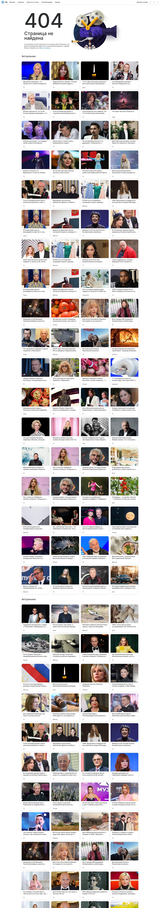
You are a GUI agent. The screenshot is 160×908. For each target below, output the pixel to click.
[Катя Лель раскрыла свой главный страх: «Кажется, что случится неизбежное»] (35, 609)
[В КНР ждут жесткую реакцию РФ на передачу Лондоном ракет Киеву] (65, 342)
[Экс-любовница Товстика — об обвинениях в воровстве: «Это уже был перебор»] (65, 520)
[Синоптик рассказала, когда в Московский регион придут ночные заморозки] (65, 550)
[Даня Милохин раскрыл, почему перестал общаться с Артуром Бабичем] (124, 135)
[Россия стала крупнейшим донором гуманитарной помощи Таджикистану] (35, 796)
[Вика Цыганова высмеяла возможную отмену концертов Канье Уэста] (124, 164)
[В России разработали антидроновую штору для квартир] (35, 520)
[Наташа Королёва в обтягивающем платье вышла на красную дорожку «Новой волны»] (95, 826)
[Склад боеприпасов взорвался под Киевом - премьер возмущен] (124, 342)
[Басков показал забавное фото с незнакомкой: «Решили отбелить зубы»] (95, 580)
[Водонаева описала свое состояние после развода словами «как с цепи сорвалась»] (124, 639)
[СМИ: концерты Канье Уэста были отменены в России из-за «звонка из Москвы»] (124, 283)
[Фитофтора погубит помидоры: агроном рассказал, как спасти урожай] (65, 313)
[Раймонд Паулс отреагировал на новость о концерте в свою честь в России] (65, 885)
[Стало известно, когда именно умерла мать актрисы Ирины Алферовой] (95, 698)
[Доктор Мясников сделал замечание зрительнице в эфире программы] (124, 826)
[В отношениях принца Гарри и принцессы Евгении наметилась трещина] (124, 224)
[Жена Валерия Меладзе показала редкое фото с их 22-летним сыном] (65, 639)
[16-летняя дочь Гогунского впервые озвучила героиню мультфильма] (65, 580)
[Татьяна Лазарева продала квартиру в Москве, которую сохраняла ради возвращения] (35, 431)
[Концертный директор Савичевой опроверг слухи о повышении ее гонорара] (124, 885)
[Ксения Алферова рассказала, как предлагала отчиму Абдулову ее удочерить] (95, 431)
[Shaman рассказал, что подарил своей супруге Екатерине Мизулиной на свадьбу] (35, 135)
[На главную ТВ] (5, 2)
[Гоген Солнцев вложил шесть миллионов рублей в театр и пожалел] (35, 194)
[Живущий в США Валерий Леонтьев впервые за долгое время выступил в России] (35, 313)
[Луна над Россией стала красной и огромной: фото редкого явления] (124, 520)
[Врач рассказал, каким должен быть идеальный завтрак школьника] (124, 550)
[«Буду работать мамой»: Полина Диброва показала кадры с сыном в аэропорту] (65, 75)
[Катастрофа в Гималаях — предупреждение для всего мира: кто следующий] (35, 767)
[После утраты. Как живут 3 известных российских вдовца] (65, 737)
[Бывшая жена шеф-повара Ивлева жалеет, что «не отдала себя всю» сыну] (124, 431)
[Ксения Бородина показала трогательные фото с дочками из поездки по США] (95, 609)
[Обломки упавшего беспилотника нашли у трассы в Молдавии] (95, 737)
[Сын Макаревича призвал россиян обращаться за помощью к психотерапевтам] (124, 75)
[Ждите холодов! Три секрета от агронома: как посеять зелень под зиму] (35, 669)
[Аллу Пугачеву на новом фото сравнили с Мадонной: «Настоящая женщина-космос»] (65, 372)
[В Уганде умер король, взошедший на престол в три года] (35, 224)
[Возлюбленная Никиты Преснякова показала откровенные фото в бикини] (95, 342)
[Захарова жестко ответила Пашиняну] (95, 796)
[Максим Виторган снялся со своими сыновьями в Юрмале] (35, 461)
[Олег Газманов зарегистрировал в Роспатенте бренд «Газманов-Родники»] (95, 550)
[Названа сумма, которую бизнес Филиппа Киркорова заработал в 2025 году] (95, 461)
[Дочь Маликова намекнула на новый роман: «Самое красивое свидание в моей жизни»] (95, 402)
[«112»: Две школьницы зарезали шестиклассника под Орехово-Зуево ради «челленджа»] (95, 75)
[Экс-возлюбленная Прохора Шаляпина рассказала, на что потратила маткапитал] (124, 767)
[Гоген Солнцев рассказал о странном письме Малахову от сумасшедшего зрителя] (65, 105)
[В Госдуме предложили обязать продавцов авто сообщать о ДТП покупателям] (124, 580)
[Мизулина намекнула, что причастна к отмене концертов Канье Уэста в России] (35, 75)
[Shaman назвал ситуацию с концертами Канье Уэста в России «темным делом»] (35, 550)
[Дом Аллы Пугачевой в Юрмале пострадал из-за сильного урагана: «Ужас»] (95, 313)
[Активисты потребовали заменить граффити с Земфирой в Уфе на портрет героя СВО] (95, 491)
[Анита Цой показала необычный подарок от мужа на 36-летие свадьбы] (35, 253)
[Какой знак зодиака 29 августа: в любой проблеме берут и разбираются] (124, 698)
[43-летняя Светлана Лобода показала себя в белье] (65, 164)
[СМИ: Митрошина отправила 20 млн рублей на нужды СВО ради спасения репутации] (124, 194)
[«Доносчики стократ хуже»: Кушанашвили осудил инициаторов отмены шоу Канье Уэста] (65, 135)
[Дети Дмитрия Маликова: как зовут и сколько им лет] (35, 826)
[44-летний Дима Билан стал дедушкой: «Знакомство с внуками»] (95, 135)
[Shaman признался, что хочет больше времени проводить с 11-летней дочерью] (35, 105)
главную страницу (44, 48)
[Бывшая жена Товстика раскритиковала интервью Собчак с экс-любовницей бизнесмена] (95, 253)
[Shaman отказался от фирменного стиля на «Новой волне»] (35, 164)
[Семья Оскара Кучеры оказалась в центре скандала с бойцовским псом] (95, 767)
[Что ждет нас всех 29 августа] (124, 105)
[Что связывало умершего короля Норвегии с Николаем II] (35, 342)
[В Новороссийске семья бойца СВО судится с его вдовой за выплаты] (65, 826)
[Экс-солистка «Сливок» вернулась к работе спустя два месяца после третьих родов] (95, 639)
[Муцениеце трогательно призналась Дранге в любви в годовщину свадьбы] (65, 194)
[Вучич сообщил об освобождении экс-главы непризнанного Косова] (35, 580)
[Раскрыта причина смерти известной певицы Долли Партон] (95, 164)
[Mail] (2, 2)
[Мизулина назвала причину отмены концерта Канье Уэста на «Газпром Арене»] (65, 431)
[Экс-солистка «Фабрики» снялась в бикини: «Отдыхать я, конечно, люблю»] (65, 461)
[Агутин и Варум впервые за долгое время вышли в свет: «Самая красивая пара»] (95, 520)
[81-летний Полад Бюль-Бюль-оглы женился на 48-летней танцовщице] (95, 885)
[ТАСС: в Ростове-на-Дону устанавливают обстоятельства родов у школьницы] (124, 737)
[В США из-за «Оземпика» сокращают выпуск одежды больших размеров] (95, 194)
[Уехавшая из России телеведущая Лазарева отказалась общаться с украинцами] (65, 698)
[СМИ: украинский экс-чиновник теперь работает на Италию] (124, 669)
